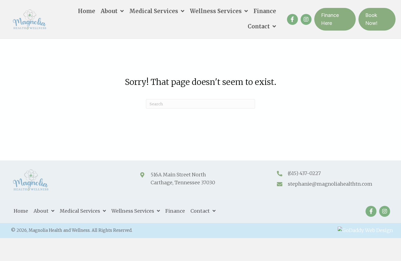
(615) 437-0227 (304, 173)
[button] (292, 19)
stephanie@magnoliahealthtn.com (330, 184)
